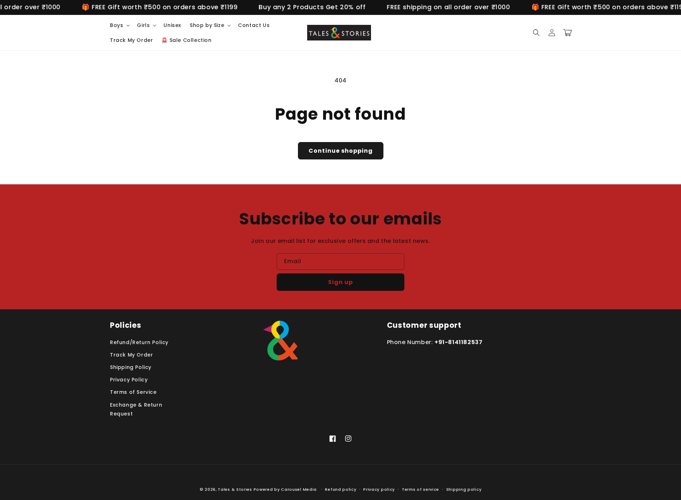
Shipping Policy (130, 367)
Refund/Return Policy (139, 342)
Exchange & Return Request (136, 409)
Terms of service (420, 489)
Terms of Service (133, 392)
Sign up (340, 282)
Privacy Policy (129, 379)
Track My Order (131, 354)
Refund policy (340, 489)
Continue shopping (341, 151)
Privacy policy (379, 489)
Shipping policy (464, 489)
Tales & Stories (235, 489)
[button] (119, 25)
